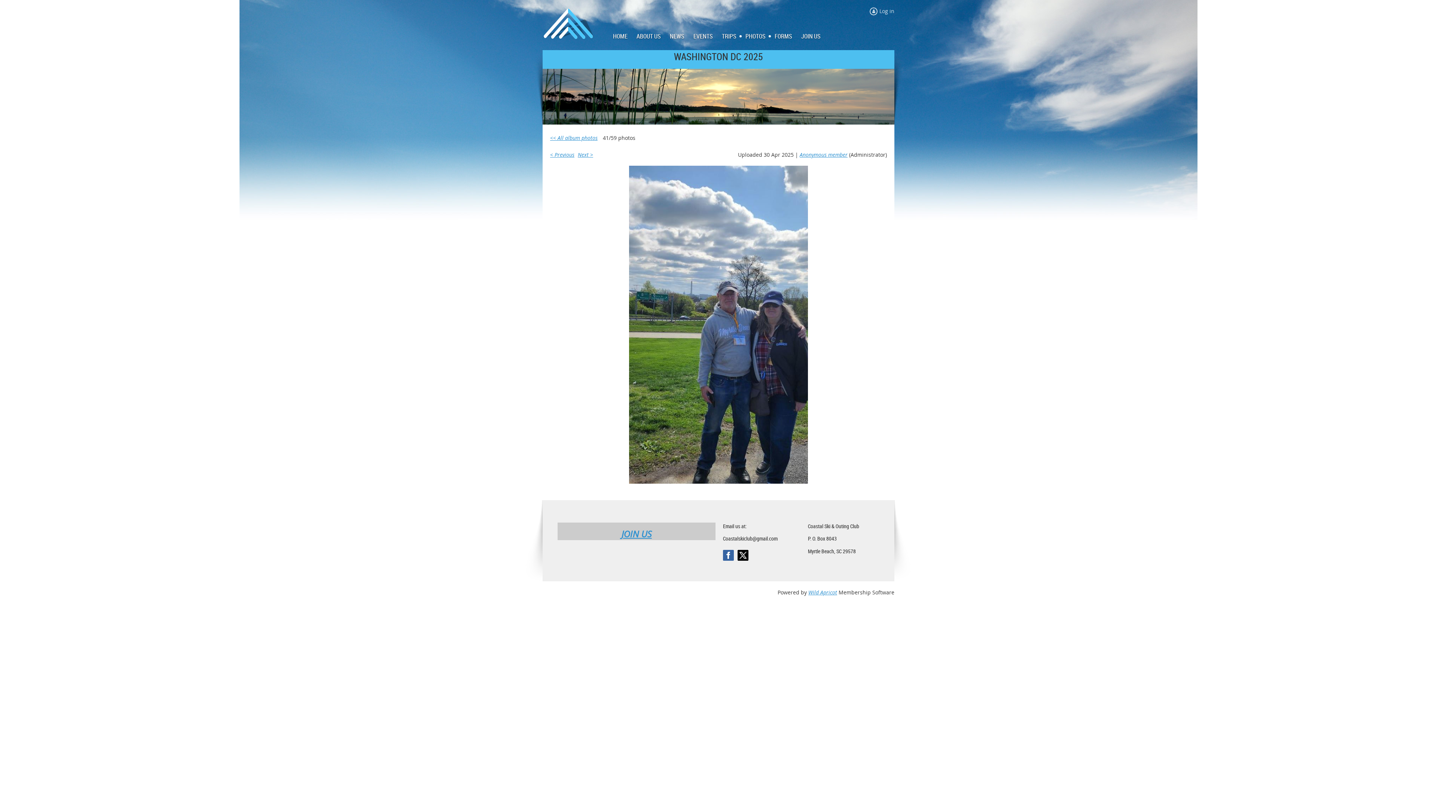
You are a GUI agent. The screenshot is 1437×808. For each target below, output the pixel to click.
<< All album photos (574, 137)
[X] (743, 555)
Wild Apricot (822, 592)
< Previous (562, 154)
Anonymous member (824, 154)
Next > (585, 154)
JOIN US (637, 534)
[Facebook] (728, 555)
